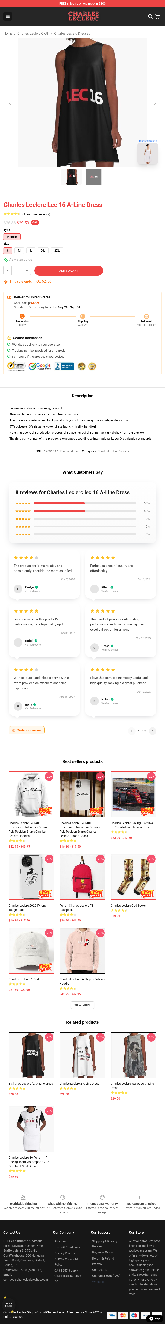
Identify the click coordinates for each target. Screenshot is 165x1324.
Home (7, 33)
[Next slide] (154, 102)
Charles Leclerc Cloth (33, 33)
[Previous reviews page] (132, 731)
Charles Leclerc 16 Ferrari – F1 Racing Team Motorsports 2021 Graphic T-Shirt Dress (30, 1162)
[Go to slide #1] (71, 177)
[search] (150, 16)
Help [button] (157, 1318)
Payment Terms (102, 1252)
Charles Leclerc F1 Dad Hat (26, 979)
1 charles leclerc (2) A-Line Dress (31, 1083)
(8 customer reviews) (36, 214)
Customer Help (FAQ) (106, 1275)
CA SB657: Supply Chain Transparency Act (67, 1276)
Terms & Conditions (67, 1247)
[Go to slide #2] (93, 177)
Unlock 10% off (8, 1305)
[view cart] (157, 16)
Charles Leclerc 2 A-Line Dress (79, 1083)
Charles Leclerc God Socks (128, 905)
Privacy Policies (64, 1253)
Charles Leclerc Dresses (72, 33)
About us (60, 1241)
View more (82, 1005)
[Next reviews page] (152, 731)
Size (6, 243)
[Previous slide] (10, 102)
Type (6, 230)
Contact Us (99, 1269)
